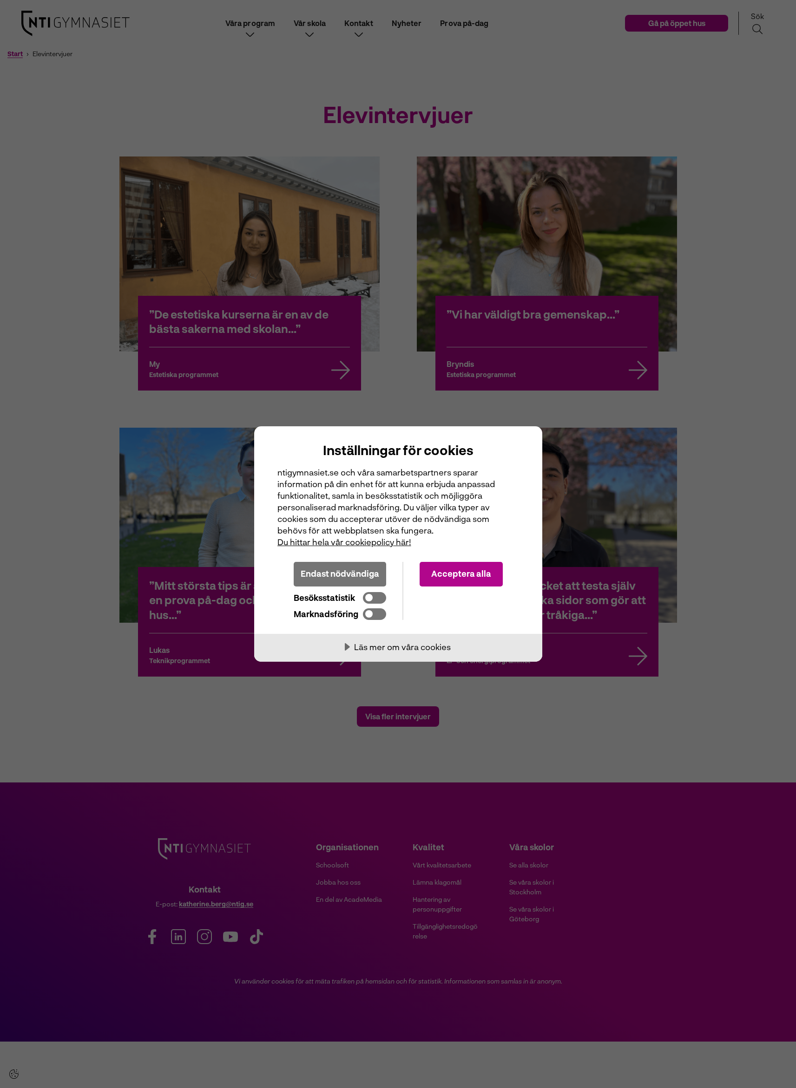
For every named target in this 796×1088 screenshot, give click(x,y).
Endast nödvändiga (340, 573)
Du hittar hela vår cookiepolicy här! (344, 542)
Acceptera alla (461, 573)
